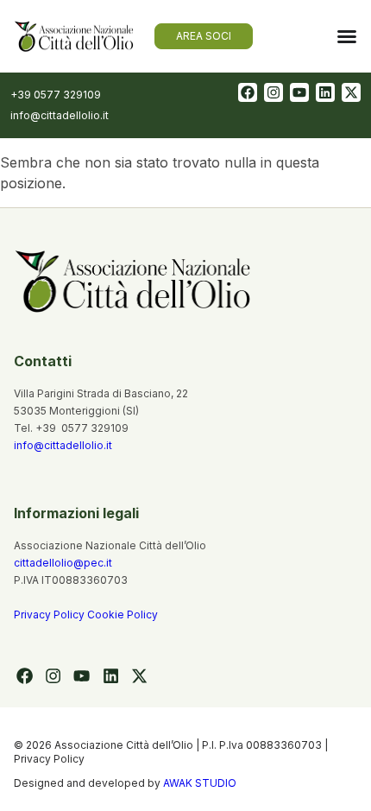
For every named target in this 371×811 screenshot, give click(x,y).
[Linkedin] (325, 92)
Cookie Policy (122, 614)
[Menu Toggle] (346, 36)
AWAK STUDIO (199, 782)
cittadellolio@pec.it (63, 562)
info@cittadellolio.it (63, 445)
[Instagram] (273, 92)
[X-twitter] (351, 92)
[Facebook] (247, 92)
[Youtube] (299, 92)
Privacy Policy (50, 614)
